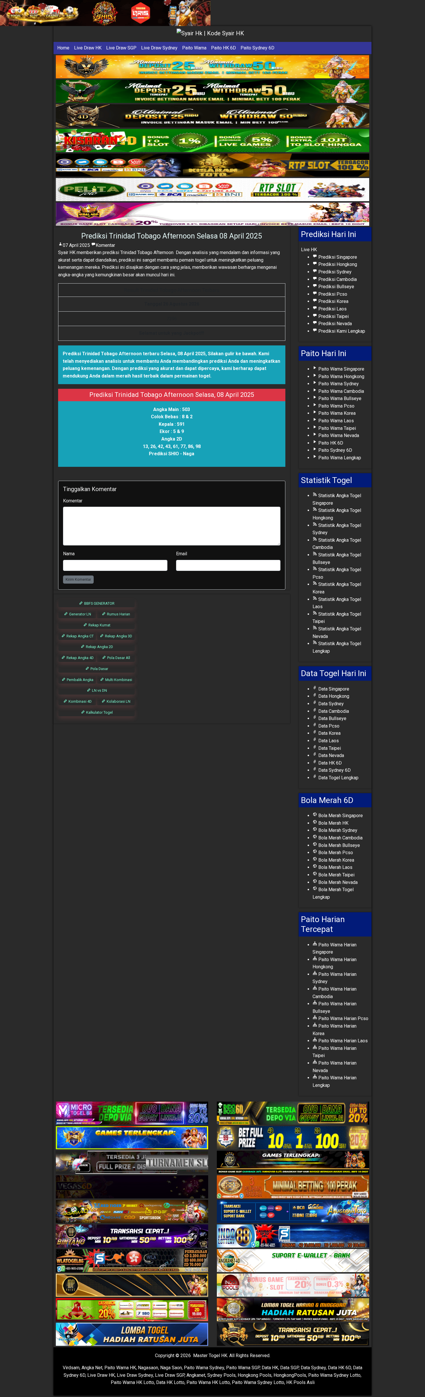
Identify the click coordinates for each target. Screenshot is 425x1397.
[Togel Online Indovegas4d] (293, 1334)
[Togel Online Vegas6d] (132, 1187)
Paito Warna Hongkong (340, 376)
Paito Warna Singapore (340, 369)
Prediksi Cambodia (337, 279)
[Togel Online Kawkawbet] (132, 1162)
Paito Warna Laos (335, 420)
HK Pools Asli (300, 1382)
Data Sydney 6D (334, 770)
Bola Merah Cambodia (340, 838)
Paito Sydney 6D (257, 48)
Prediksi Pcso (332, 294)
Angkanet (195, 1375)
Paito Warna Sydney (338, 383)
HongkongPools (290, 1375)
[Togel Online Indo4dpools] (132, 1334)
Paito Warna (194, 48)
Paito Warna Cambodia (340, 391)
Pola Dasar (99, 669)
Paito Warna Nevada (338, 435)
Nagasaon (148, 1367)
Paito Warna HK (120, 1367)
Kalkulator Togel (99, 712)
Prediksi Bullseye (335, 286)
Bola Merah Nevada (337, 882)
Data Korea (329, 733)
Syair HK (66, 252)
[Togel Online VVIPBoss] (212, 67)
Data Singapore (333, 689)
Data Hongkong (333, 696)
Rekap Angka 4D (80, 658)
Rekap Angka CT (80, 636)
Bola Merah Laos (334, 867)
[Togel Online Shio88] (293, 1310)
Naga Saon (171, 1367)
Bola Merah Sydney (337, 830)
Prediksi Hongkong (337, 264)
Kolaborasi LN (118, 701)
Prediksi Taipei (333, 316)
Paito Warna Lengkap (339, 457)
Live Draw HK (87, 48)
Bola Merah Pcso (335, 852)
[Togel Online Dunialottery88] (293, 1187)
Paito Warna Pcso (335, 406)
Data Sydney (330, 703)
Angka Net (92, 1367)
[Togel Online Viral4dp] (212, 214)
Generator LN (79, 614)
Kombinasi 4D (80, 701)
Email (181, 553)
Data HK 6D (329, 763)
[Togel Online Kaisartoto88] (132, 1310)
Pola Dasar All (118, 658)
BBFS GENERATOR (98, 603)
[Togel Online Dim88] (212, 91)
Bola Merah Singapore (340, 815)
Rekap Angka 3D (118, 636)
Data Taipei (329, 748)
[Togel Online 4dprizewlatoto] (132, 1285)
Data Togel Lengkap (338, 777)
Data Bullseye (331, 718)
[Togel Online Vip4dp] (293, 1162)
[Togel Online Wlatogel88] (132, 1261)
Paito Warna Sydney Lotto (334, 1375)
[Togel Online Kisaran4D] (212, 140)
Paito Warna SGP (243, 1367)
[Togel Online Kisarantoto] (212, 165)
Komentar (105, 245)
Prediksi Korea (332, 301)
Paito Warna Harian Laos (342, 1040)
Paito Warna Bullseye (339, 398)
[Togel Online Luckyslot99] (293, 1138)
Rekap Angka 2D (99, 647)
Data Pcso (328, 726)
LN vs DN (99, 690)
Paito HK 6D (223, 48)
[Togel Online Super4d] (212, 116)
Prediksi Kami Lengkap (341, 331)
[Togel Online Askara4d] (132, 1212)
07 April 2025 (76, 245)
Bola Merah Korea (335, 860)
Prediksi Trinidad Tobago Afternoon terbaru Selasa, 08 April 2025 (134, 353)
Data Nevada (330, 755)
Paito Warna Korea (336, 413)
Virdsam (71, 1367)
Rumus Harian (118, 614)
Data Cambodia (333, 711)
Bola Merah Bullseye (338, 845)
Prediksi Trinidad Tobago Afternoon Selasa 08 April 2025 (171, 236)
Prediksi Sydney (334, 272)
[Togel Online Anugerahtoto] (293, 1212)
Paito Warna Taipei (336, 428)
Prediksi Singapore (337, 257)
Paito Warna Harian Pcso (342, 1018)
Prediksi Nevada (334, 323)
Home (63, 48)
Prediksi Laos (332, 309)
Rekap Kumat (99, 625)
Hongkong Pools (254, 1375)
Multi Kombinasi (118, 680)
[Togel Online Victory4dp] (132, 1138)
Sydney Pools (221, 1375)
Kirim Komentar (78, 579)
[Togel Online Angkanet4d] (293, 1261)
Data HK (270, 1367)
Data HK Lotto (170, 1382)
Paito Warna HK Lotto (132, 1382)
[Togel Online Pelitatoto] (212, 190)
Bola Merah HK (332, 823)
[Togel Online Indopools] (293, 1285)
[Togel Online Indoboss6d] (293, 1113)
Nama (69, 553)
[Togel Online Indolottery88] (293, 1236)
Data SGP (289, 1367)
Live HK (309, 249)
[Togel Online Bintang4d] (132, 1236)
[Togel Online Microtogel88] (132, 1113)
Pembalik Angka (79, 680)
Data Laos (328, 740)
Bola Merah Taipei (335, 875)
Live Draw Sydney (159, 48)
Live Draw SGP (121, 48)
